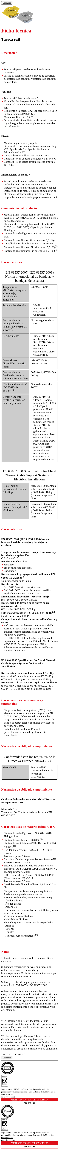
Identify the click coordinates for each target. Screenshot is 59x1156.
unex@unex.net (8, 1097)
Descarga (7, 3)
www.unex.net (7, 1094)
